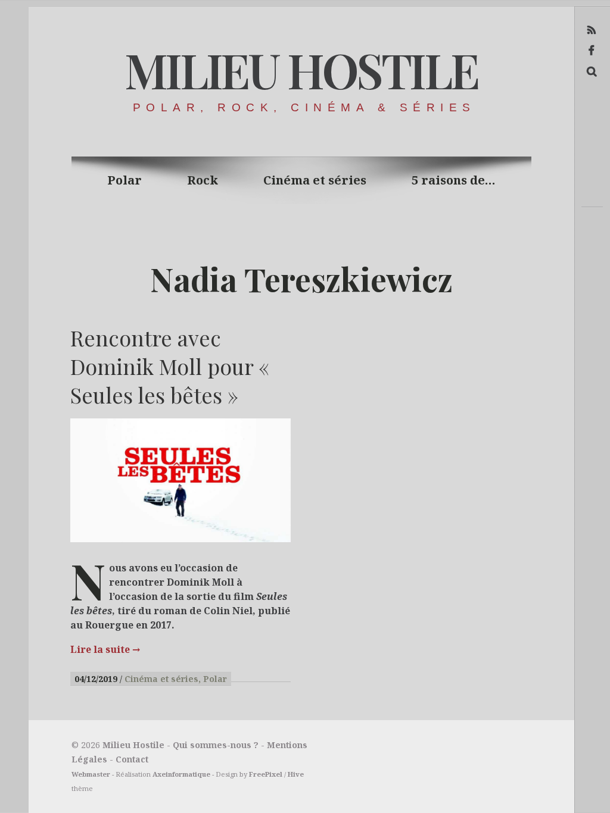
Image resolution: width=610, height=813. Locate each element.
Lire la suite (105, 649)
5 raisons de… (454, 180)
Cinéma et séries (314, 180)
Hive (296, 774)
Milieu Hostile (301, 69)
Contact (132, 759)
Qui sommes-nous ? (216, 745)
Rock (202, 180)
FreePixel (265, 774)
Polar (124, 180)
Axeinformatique (181, 774)
